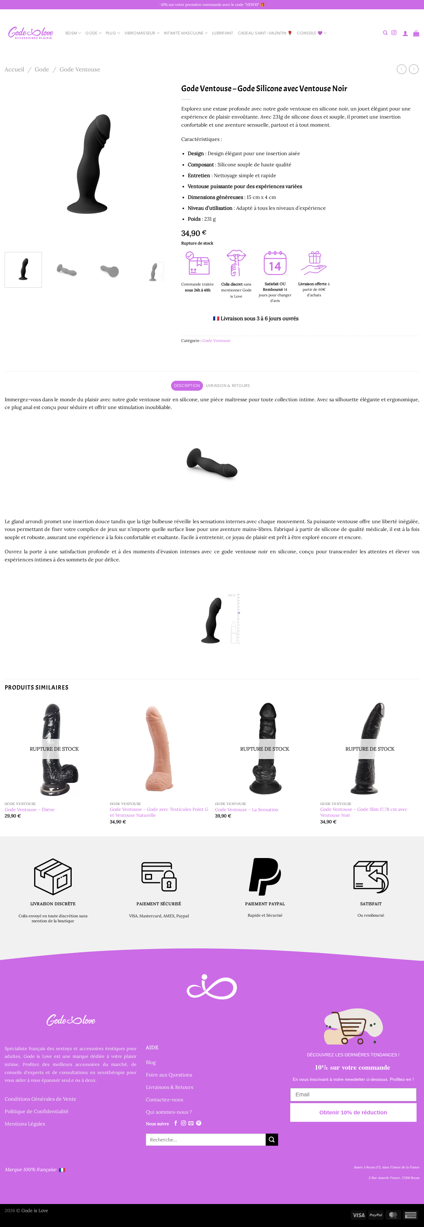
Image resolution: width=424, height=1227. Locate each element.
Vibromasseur (139, 33)
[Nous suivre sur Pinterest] (198, 1123)
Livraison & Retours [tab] (228, 385)
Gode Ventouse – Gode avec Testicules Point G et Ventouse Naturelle (159, 812)
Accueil (14, 69)
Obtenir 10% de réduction (353, 1112)
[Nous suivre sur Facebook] (175, 1123)
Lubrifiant (222, 33)
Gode (91, 33)
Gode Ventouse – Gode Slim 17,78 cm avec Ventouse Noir (364, 812)
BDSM (71, 33)
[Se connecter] (405, 33)
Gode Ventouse (80, 69)
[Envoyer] (272, 1140)
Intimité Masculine (184, 33)
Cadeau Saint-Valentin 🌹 (265, 33)
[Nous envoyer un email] (190, 1123)
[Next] (160, 164)
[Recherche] (385, 33)
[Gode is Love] (30, 33)
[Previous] (15, 164)
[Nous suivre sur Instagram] (393, 33)
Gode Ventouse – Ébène (30, 809)
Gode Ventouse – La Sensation (246, 809)
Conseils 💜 (310, 33)
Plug (111, 33)
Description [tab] (187, 385)
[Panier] (416, 33)
